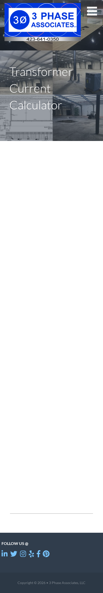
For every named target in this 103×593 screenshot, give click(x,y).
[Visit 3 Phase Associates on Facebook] (38, 555)
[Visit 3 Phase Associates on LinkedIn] (5, 555)
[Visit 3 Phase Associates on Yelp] (31, 555)
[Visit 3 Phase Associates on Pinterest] (46, 555)
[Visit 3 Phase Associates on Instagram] (23, 555)
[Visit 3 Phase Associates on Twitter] (13, 555)
